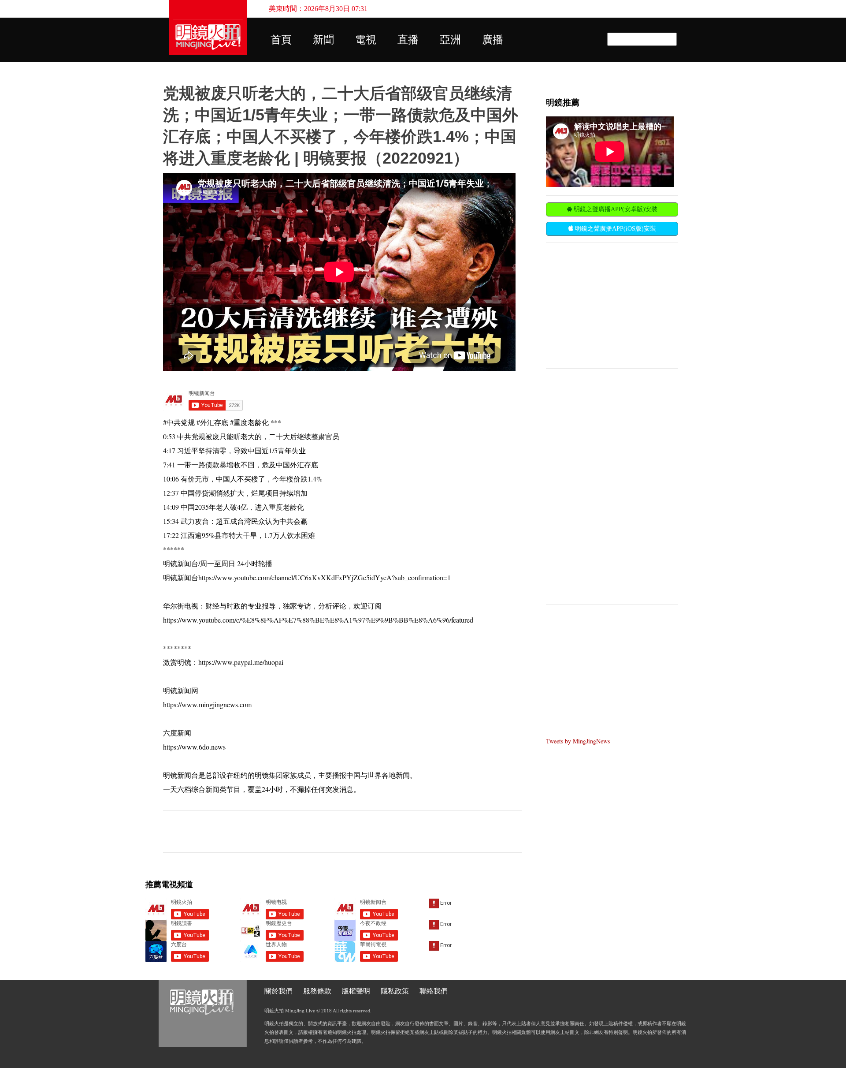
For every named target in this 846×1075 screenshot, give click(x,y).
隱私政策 (395, 991)
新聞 (323, 39)
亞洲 (450, 39)
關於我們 (278, 991)
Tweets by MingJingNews (578, 741)
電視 (365, 39)
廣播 (492, 39)
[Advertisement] (612, 305)
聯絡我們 (433, 991)
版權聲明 (356, 991)
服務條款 (317, 991)
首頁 (281, 39)
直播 (408, 39)
